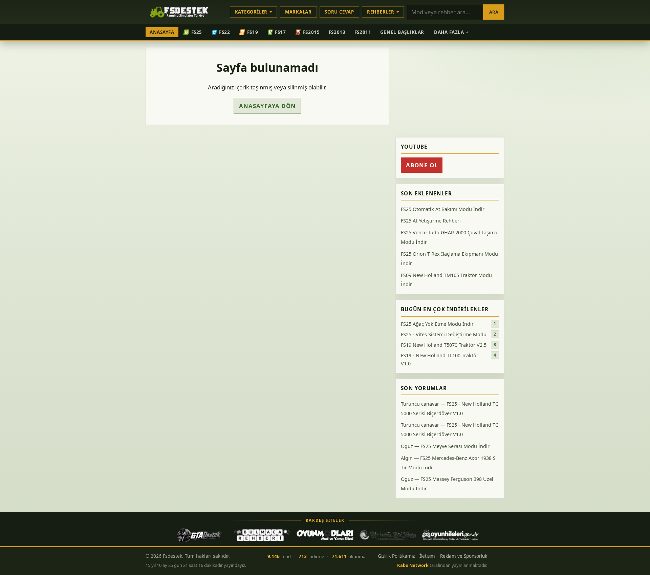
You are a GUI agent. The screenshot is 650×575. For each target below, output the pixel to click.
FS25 (196, 32)
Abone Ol (422, 165)
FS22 (224, 32)
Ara (494, 12)
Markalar (298, 12)
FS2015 (311, 32)
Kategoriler (251, 12)
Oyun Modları (325, 535)
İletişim (427, 556)
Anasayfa (162, 32)
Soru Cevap (339, 12)
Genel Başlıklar (402, 32)
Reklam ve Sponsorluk (463, 556)
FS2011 (362, 32)
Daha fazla (451, 32)
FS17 (280, 32)
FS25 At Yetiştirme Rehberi (431, 221)
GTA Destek (199, 535)
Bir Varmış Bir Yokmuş (388, 535)
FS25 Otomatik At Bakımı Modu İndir (442, 209)
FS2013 (337, 32)
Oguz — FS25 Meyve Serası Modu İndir (445, 446)
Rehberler (380, 12)
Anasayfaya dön (267, 106)
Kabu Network (413, 565)
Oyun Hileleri (450, 535)
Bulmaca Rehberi (262, 535)
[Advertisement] (449, 89)
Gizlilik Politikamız (396, 556)
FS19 (252, 32)
